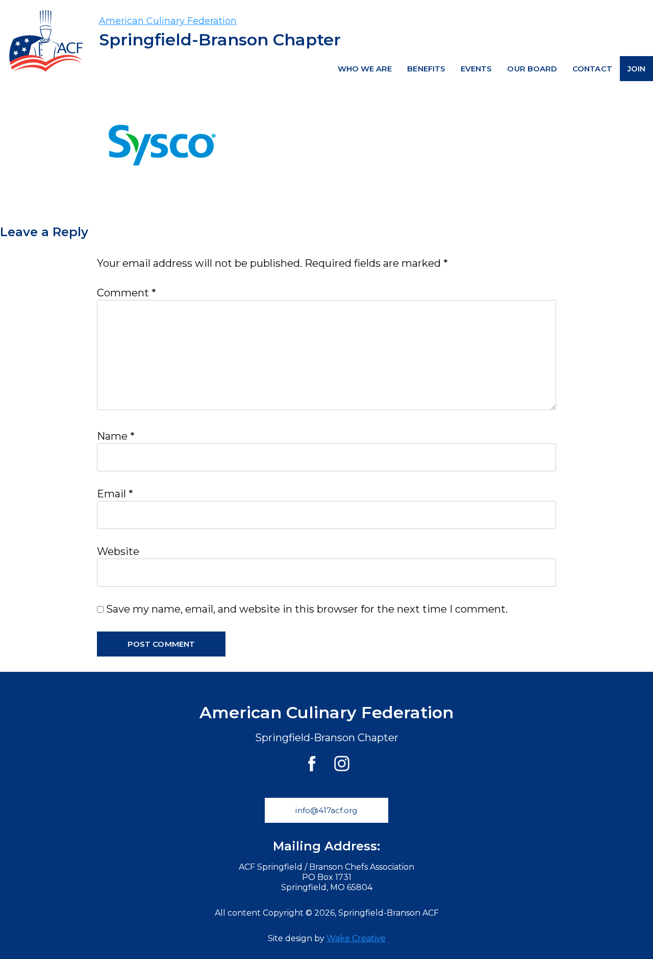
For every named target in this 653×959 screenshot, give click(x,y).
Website (118, 551)
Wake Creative (356, 938)
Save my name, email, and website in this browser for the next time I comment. (307, 609)
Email (115, 494)
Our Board (532, 68)
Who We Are (365, 68)
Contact (592, 68)
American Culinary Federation (168, 21)
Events (476, 68)
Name (116, 436)
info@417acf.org (326, 810)
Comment (126, 293)
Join (636, 68)
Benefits (426, 68)
